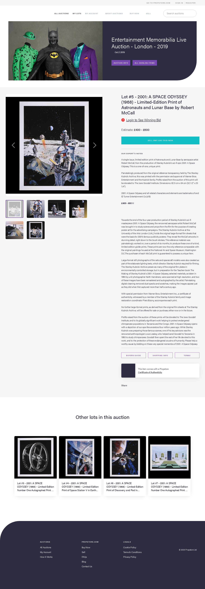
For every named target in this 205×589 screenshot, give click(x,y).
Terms (187, 355)
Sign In (179, 3)
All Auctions (45, 547)
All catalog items (145, 63)
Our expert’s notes (132, 153)
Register (191, 3)
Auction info (121, 63)
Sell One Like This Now (160, 140)
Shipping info (160, 355)
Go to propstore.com (159, 3)
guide (133, 355)
